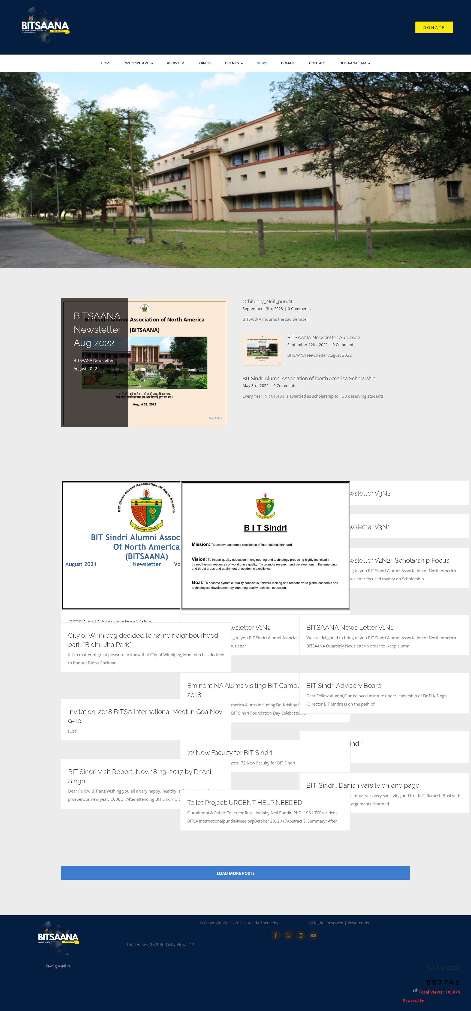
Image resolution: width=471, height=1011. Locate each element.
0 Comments (299, 308)
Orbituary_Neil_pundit (267, 301)
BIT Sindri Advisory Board (344, 685)
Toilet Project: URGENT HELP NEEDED (244, 802)
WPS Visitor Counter (442, 1000)
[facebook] (276, 935)
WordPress (380, 922)
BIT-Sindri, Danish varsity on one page (362, 785)
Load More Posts (236, 873)
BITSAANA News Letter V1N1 (349, 627)
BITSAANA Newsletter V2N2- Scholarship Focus (377, 560)
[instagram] (301, 935)
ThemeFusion (291, 922)
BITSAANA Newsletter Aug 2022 (97, 329)
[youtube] (313, 935)
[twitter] (288, 935)
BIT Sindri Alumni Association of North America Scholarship (309, 378)
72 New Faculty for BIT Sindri (229, 753)
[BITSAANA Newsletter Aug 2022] (145, 362)
